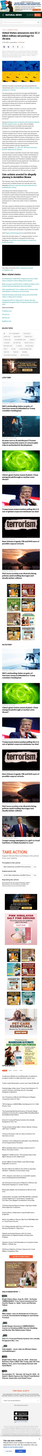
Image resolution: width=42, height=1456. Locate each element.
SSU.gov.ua (5, 314)
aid (6, 51)
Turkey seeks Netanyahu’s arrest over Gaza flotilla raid (20, 1083)
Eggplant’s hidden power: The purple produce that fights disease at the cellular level (19, 1155)
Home (4, 30)
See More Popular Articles (21, 1256)
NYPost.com (6, 318)
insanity (29, 52)
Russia (8, 55)
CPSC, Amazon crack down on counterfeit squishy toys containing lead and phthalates (19, 1176)
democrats (34, 51)
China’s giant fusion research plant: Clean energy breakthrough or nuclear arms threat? (20, 477)
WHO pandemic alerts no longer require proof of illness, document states (18, 1149)
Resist (4, 55)
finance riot (5, 52)
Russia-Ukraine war (16, 55)
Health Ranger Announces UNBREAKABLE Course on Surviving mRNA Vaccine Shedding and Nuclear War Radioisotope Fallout (19, 1328)
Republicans (34, 54)
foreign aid (12, 52)
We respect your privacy (21, 1405)
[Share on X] (18, 47)
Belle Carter (13, 571)
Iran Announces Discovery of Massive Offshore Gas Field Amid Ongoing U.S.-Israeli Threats (19, 1183)
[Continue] (38, 1400)
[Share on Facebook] (13, 47)
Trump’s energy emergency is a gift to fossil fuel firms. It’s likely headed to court (21, 841)
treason (28, 55)
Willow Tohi (13, 438)
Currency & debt (12, 30)
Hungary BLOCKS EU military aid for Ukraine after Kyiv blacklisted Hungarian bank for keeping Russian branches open (20, 302)
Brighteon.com (6, 321)
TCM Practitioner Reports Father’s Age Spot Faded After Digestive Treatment (19, 1206)
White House (18, 57)
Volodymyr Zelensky (8, 57)
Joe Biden (34, 52)
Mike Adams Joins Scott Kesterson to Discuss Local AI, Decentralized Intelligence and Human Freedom (20, 1316)
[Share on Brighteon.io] (9, 47)
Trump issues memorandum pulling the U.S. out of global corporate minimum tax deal (20, 510)
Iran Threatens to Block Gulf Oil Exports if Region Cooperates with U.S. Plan (19, 1098)
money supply (13, 54)
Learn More (8, 1451)
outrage (28, 54)
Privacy (12, 1428)
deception (27, 51)
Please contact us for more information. (14, 885)
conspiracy (21, 51)
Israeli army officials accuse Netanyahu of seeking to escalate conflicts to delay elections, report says (19, 1077)
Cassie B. (13, 403)
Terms (17, 1428)
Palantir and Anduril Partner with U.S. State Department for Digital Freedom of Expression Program (17, 1235)
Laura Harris (13, 42)
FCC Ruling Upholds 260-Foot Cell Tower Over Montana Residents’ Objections (17, 1227)
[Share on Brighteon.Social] (4, 47)
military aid (5, 54)
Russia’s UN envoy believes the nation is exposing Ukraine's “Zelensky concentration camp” (19, 1169)
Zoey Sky (13, 539)
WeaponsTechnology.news (13, 233)
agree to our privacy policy (13, 1447)
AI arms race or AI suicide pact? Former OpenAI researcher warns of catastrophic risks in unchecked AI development (20, 442)
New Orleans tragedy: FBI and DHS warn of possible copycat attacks (20, 542)
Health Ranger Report (10, 1292)
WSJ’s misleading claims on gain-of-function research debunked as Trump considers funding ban (18, 408)
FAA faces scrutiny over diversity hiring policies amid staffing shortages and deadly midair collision (19, 575)
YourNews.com (7, 311)
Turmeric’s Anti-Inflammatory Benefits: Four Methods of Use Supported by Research (20, 1141)
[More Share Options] (22, 47)
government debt (21, 52)
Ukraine (33, 55)
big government (12, 51)
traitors (24, 55)
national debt (21, 54)
